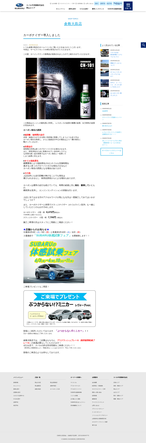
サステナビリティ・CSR (67, 3)
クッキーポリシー (97, 412)
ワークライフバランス (98, 402)
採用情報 (80, 3)
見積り (97, 3)
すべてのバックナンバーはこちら (111, 152)
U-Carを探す (84, 9)
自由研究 (105, 111)
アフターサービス (75, 385)
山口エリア (116, 392)
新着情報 (15, 382)
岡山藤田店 (38, 385)
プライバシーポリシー (98, 408)
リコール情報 (74, 395)
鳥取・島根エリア (118, 385)
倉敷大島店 (73, 24)
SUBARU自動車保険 (115, 9)
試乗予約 (102, 3)
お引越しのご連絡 (75, 399)
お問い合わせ (89, 3)
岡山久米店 (38, 382)
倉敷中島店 (53, 385)
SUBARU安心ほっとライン (78, 402)
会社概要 (54, 3)
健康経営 (94, 399)
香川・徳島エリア (118, 395)
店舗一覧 (128, 8)
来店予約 (109, 3)
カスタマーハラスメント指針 (100, 422)
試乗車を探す (17, 392)
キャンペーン (60, 9)
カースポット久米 (55, 389)
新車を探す (72, 9)
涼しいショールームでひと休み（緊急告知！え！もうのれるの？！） (112, 143)
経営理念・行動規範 (97, 385)
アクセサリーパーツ (76, 389)
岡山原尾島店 (53, 382)
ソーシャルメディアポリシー (100, 415)
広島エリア (116, 382)
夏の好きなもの (107, 126)
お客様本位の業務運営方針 (99, 418)
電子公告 (94, 425)
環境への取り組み (97, 392)
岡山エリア (116, 389)
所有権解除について (76, 405)
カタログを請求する (18, 395)
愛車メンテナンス (98, 9)
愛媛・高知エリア (118, 399)
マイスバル (74, 382)
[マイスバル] (118, 3)
